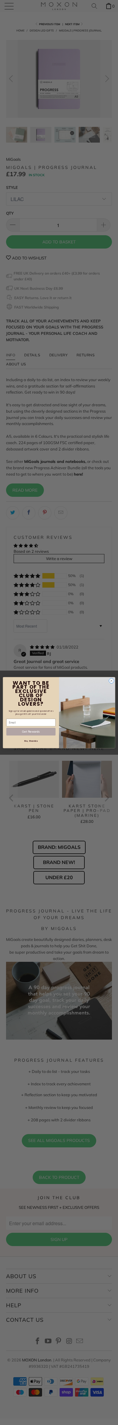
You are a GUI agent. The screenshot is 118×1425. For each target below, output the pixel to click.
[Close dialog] (111, 680)
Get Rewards (31, 731)
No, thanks (31, 741)
